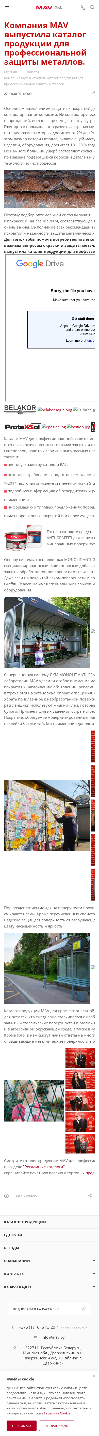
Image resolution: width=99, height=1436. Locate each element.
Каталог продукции (25, 1222)
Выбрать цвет (18, 1286)
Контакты (14, 1273)
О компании (17, 1260)
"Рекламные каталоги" (44, 1166)
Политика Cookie (57, 1413)
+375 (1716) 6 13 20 (37, 1327)
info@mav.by (53, 1337)
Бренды (11, 1248)
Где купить (15, 1235)
